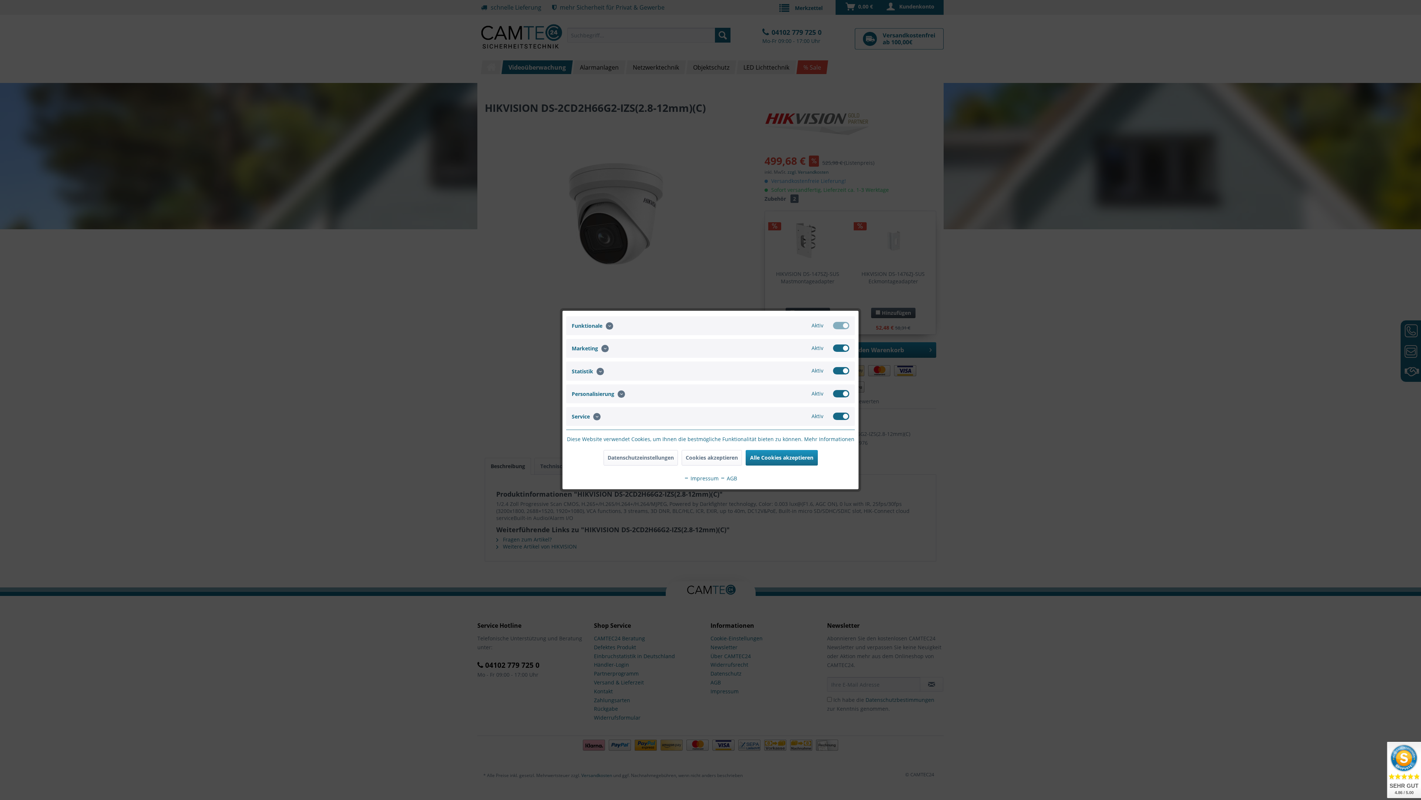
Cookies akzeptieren (712, 457)
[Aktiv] (841, 325)
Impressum (704, 478)
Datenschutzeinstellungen (641, 457)
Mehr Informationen (829, 439)
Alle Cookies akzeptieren (781, 457)
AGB (731, 478)
